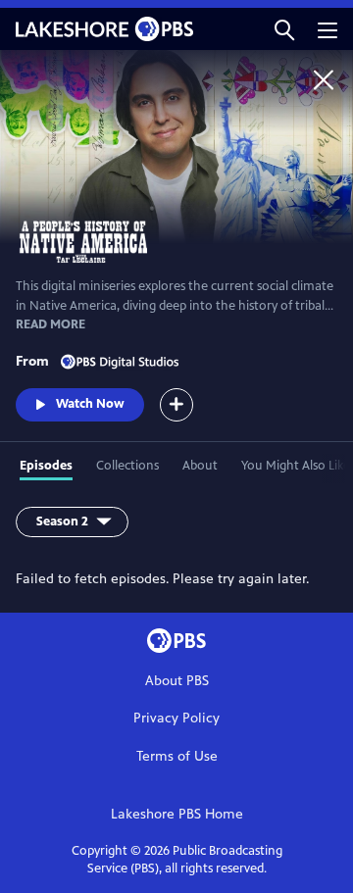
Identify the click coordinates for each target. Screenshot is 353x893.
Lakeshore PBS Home (177, 814)
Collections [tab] (127, 465)
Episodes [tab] (46, 465)
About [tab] (200, 465)
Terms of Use (177, 756)
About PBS (177, 680)
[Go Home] (323, 79)
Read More (50, 324)
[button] (284, 29)
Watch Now (90, 404)
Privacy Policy (176, 718)
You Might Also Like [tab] (295, 465)
